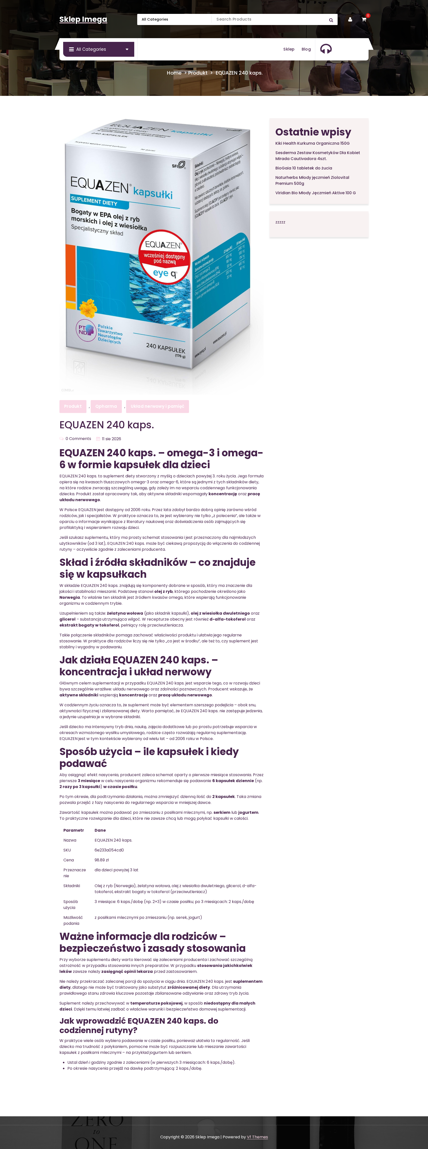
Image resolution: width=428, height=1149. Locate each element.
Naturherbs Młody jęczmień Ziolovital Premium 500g (312, 180)
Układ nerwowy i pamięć (158, 406)
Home (174, 72)
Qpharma (106, 406)
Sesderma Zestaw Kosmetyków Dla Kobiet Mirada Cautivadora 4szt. (317, 156)
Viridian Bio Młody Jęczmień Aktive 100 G (315, 193)
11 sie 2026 (111, 439)
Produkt (198, 72)
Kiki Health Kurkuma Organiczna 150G (312, 143)
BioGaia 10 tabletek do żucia (303, 168)
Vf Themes (257, 1137)
